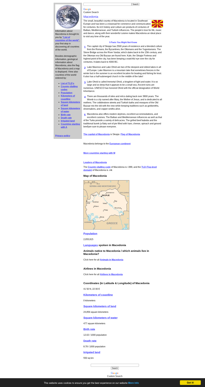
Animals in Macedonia (111, 260)
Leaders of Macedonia (95, 162)
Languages (90, 245)
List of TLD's (67, 83)
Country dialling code (99, 167)
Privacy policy (62, 135)
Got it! (190, 382)
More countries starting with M (99, 153)
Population (66, 93)
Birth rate (66, 115)
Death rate (66, 118)
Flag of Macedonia (130, 134)
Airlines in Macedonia (111, 274)
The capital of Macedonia (96, 134)
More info (133, 382)
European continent (120, 143)
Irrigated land (68, 121)
